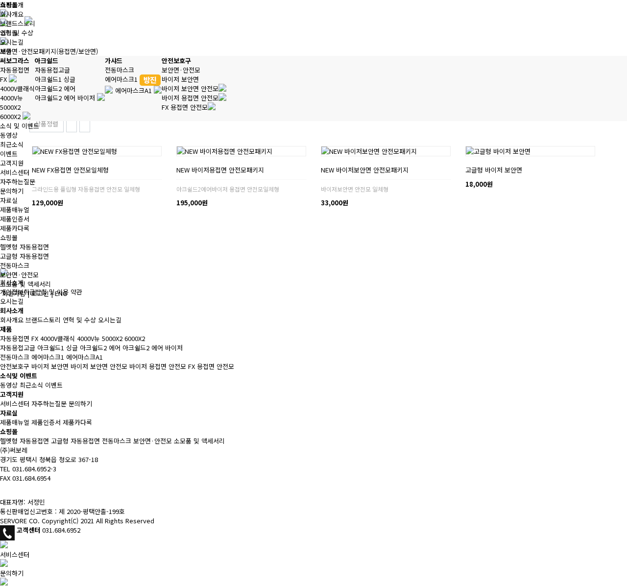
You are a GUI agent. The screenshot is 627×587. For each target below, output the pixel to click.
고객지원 (12, 163)
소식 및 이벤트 (19, 125)
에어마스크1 (122, 79)
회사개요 (12, 14)
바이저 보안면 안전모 (190, 88)
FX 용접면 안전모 (185, 107)
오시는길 (12, 42)
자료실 (9, 200)
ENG (61, 293)
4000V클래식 (17, 88)
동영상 (9, 135)
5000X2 (10, 107)
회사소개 (12, 4)
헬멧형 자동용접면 (24, 246)
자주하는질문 (17, 181)
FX (4, 79)
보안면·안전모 (181, 69)
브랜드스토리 (17, 23)
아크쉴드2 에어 (55, 88)
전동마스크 (119, 69)
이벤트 (9, 153)
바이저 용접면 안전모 (190, 97)
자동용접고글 (52, 69)
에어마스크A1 (134, 90)
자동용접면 (14, 69)
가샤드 (113, 60)
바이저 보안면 (180, 79)
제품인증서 (14, 218)
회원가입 (13, 293)
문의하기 (12, 191)
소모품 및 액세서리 (25, 284)
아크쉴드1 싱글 (55, 79)
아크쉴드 (46, 60)
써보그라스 (14, 60)
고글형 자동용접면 (24, 256)
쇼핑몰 (9, 237)
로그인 (40, 293)
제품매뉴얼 (14, 209)
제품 (6, 51)
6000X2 (11, 116)
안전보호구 (176, 60)
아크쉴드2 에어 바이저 (66, 97)
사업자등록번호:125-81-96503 (42, 489)
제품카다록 (14, 228)
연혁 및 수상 (16, 32)
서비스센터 (14, 172)
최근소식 (12, 144)
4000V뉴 (11, 97)
